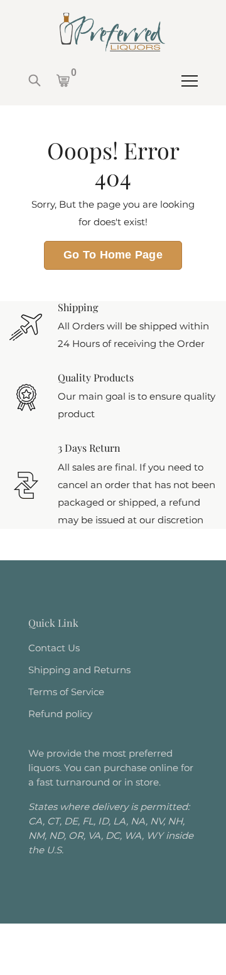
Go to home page (113, 254)
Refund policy (60, 714)
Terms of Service (66, 692)
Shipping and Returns (79, 670)
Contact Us (54, 648)
